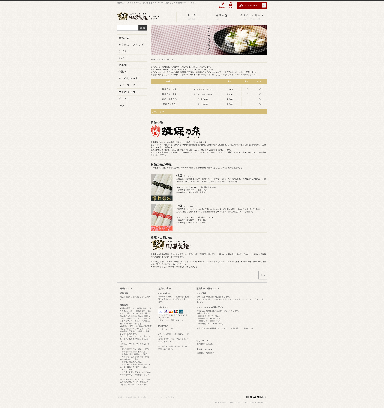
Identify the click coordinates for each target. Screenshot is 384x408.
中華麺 (122, 64)
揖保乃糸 (124, 37)
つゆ (121, 105)
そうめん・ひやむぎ (131, 44)
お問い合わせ (171, 397)
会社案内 (121, 397)
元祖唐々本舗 (127, 91)
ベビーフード (127, 84)
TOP (153, 59)
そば (121, 57)
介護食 (122, 71)
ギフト (122, 98)
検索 (142, 28)
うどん (122, 51)
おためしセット (128, 78)
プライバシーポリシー (156, 397)
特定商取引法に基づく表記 (136, 397)
